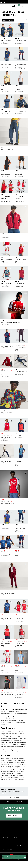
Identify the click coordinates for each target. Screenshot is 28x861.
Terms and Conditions (6, 849)
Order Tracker (4, 837)
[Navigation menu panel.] (2, 6)
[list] (11, 20)
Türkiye (16, 854)
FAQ (15, 829)
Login (7, 801)
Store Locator (4, 825)
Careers (3, 833)
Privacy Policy (17, 845)
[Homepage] (13, 6)
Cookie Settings (5, 845)
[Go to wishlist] (6, 6)
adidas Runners (18, 825)
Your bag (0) (19, 801)
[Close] (3, 860)
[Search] (22, 6)
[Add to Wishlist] (11, 25)
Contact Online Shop (6, 829)
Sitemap (16, 837)
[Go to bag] (25, 6)
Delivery (16, 833)
